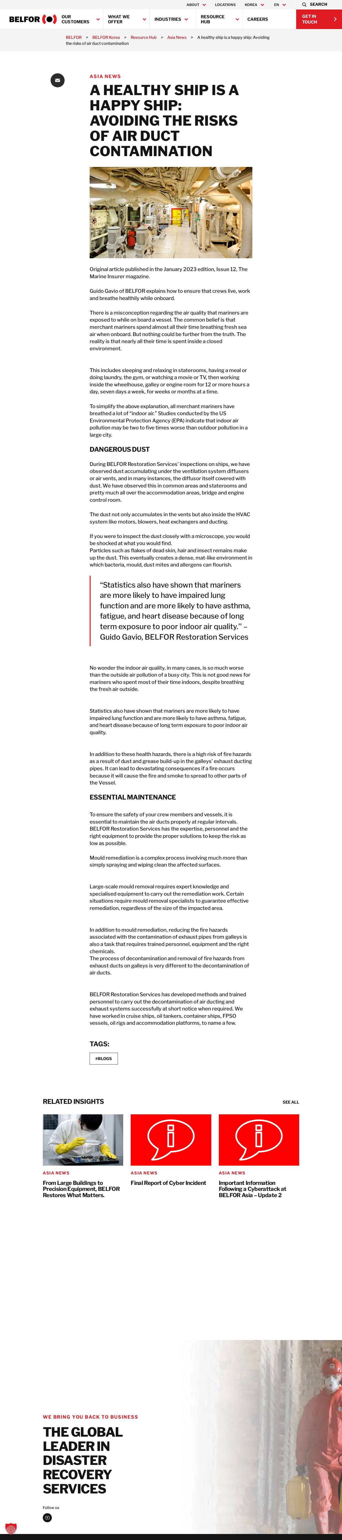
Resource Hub (213, 19)
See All (291, 1102)
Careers (257, 19)
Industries (167, 19)
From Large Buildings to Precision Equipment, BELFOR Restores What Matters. (81, 1189)
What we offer (119, 19)
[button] (314, 5)
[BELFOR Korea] (33, 19)
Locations (225, 5)
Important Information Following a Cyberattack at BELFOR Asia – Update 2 (252, 1189)
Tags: (99, 1044)
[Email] (58, 80)
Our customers (75, 19)
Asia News (105, 76)
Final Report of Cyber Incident (168, 1183)
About (193, 5)
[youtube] (47, 1517)
